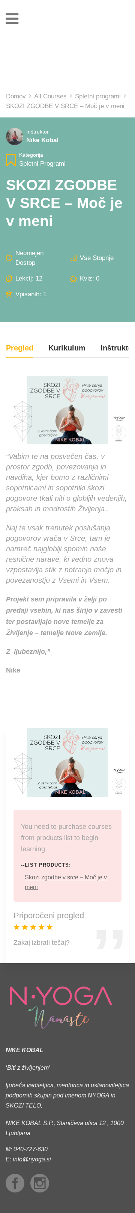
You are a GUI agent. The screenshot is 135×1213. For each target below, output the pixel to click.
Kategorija (31, 155)
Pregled (19, 348)
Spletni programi (42, 163)
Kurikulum (67, 348)
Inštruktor (37, 132)
